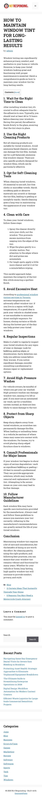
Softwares (9, 763)
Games (7, 747)
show (16, 92)
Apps (6, 731)
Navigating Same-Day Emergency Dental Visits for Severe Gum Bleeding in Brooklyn (20, 661)
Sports (7, 767)
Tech (6, 771)
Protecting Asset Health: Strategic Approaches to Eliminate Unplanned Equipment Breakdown (21, 671)
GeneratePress (21, 793)
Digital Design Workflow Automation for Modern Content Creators (19, 691)
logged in (20, 616)
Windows (8, 779)
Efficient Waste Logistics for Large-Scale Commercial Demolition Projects (21, 701)
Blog (9, 584)
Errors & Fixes (11, 743)
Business (8, 739)
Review (7, 755)
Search (7, 635)
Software (8, 759)
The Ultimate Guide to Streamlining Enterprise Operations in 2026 (16, 681)
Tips (6, 775)
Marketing (9, 751)
